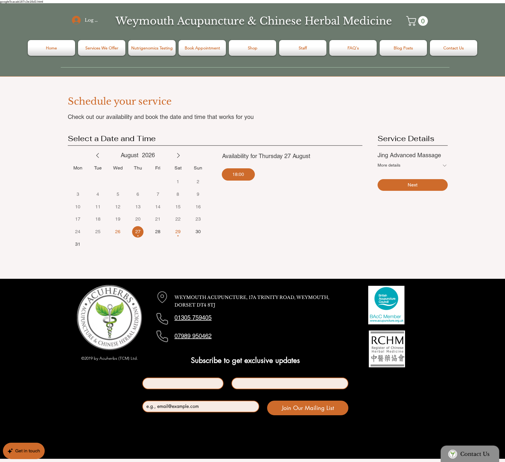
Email (148, 395)
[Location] (162, 297)
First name (153, 372)
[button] (418, 21)
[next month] (178, 155)
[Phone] (162, 319)
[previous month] (97, 155)
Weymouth (144, 21)
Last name (241, 372)
